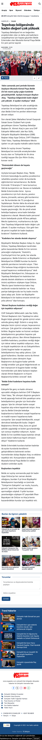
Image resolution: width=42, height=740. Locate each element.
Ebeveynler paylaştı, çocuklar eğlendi (28, 568)
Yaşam (13, 21)
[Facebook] (13, 688)
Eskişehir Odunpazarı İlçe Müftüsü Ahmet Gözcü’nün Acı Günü (10, 549)
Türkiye (37, 10)
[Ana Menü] (2, 4)
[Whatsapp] (28, 688)
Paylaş (6, 78)
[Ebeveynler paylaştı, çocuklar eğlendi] (31, 560)
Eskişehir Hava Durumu (12, 696)
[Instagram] (21, 688)
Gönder (6, 599)
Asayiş (4, 10)
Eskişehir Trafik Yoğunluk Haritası (15, 699)
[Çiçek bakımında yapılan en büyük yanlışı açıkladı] (31, 522)
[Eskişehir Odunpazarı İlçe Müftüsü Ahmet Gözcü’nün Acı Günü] (11, 541)
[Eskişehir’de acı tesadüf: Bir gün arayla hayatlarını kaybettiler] (11, 522)
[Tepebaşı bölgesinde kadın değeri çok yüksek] (21, 63)
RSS (7, 725)
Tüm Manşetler (9, 703)
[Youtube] (25, 688)
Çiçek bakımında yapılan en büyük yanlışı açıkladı (31, 530)
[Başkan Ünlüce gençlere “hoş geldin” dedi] (31, 541)
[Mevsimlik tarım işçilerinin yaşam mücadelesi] (11, 560)
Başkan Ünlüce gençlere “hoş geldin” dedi (30, 549)
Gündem (27, 10)
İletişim (5, 716)
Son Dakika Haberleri (11, 705)
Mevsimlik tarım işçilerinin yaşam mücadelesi (10, 568)
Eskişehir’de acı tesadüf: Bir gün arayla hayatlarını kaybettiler (11, 530)
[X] (17, 688)
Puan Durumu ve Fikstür (12, 701)
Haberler (4, 21)
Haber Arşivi (8, 708)
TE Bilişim (26, 732)
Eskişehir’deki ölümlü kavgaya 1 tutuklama (20, 16)
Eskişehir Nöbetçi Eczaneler (13, 694)
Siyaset (18, 10)
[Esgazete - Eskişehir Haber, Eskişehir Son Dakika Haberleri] (21, 4)
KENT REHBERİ (28, 713)
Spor (11, 10)
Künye (14, 716)
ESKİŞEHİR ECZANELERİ (11, 713)
